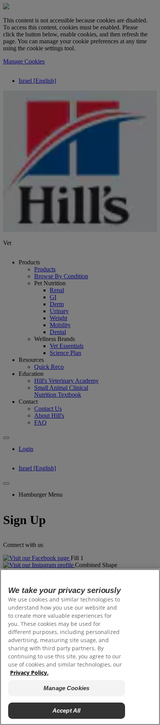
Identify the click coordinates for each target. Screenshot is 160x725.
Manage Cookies (66, 688)
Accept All (66, 710)
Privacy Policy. (29, 672)
